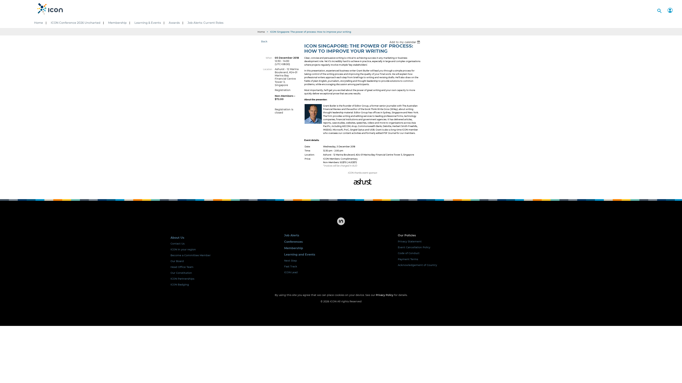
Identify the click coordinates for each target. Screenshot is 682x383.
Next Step (290, 260)
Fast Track (290, 266)
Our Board (177, 261)
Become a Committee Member (190, 255)
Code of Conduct (409, 253)
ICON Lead (291, 272)
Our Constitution (181, 272)
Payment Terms (408, 259)
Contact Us (177, 243)
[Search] (659, 10)
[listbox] (405, 42)
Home (261, 31)
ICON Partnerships (182, 278)
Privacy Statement (410, 241)
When (269, 58)
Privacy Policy (384, 295)
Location (267, 69)
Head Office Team (181, 267)
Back (264, 41)
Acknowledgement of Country (417, 265)
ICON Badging (179, 284)
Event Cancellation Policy (414, 247)
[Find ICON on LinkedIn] (341, 224)
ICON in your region (183, 249)
